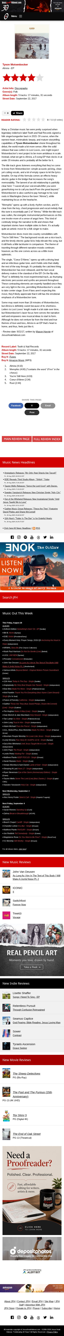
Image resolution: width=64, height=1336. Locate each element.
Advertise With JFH (35, 1305)
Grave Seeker (20, 1048)
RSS (38, 528)
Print (32, 412)
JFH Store (9, 1308)
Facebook (16, 405)
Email (48, 405)
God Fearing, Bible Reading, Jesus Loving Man (36, 1022)
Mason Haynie (43, 331)
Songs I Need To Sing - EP (26, 997)
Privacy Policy (52, 1332)
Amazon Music (17, 360)
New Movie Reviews (16, 1060)
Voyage (16, 917)
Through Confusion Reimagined (29, 1010)
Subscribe (47, 1308)
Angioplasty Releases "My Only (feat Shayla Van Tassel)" (31, 473)
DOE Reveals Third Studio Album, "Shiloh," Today (27, 479)
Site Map (48, 1301)
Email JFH (37, 1301)
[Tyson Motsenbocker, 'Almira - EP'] (31, 41)
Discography (21, 88)
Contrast (17, 1035)
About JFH (9, 1301)
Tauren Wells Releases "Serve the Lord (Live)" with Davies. (31, 486)
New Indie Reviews (16, 983)
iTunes (12, 357)
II (13, 892)
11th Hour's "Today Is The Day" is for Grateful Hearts (28, 518)
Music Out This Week (17, 613)
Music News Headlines (18, 462)
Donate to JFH (23, 1308)
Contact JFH (23, 1301)
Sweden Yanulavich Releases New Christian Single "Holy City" (33, 492)
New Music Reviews (16, 862)
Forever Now (19, 904)
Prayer (36, 1308)
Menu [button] (14, 16)
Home (57, 1308)
